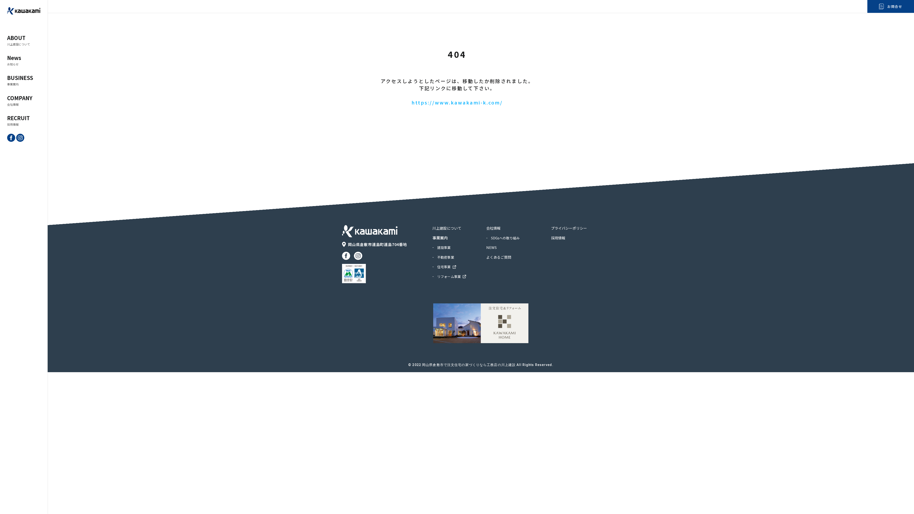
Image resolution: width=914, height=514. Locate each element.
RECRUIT (18, 120)
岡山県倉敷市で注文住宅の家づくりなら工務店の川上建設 (469, 365)
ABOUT (18, 40)
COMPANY (19, 100)
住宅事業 (444, 266)
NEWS (491, 247)
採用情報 (558, 237)
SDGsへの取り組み (505, 238)
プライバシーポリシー (569, 228)
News (14, 60)
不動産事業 (445, 257)
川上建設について (446, 228)
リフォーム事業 (449, 276)
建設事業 (444, 247)
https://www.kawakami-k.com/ (457, 102)
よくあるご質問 (499, 257)
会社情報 (493, 228)
